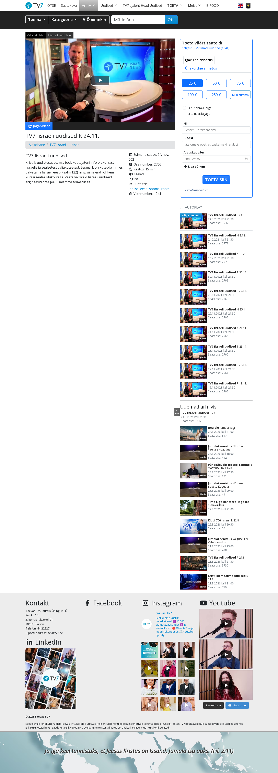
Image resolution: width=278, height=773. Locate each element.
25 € (192, 83)
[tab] (199, 60)
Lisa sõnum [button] (196, 166)
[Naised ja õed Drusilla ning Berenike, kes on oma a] (149, 687)
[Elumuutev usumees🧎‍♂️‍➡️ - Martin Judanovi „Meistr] (149, 705)
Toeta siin (216, 179)
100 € (192, 94)
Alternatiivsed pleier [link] (60, 35)
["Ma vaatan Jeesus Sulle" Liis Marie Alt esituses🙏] (168, 650)
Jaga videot (41, 126)
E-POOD (212, 5)
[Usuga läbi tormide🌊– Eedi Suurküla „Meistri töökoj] (186, 705)
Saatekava (69, 5)
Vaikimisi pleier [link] (36, 35)
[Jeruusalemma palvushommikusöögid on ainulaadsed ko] (168, 687)
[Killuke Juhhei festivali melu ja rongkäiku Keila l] (149, 668)
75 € (240, 83)
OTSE (51, 5)
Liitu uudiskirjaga (199, 114)
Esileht (35, 5)
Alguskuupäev (194, 152)
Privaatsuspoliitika (196, 190)
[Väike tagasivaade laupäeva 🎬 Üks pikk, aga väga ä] (186, 668)
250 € (216, 94)
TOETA (172, 5)
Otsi (171, 19)
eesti (144, 189)
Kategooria (62, 19)
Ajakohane (37, 144)
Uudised (107, 5)
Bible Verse (248, 5)
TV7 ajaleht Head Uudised (142, 5)
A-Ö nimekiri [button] (94, 19)
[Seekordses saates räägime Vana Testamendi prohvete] (168, 705)
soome (154, 189)
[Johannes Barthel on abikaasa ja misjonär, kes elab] (186, 687)
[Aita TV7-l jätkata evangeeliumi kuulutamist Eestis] (149, 650)
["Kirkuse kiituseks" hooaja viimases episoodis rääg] (168, 668)
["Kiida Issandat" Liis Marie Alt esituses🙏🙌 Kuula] (186, 650)
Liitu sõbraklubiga (199, 108)
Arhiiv (86, 5)
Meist (192, 5)
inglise (134, 189)
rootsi (165, 189)
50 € (216, 83)
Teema (35, 19)
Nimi (187, 123)
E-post (188, 138)
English (240, 5)
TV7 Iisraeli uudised (64, 144)
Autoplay (193, 207)
